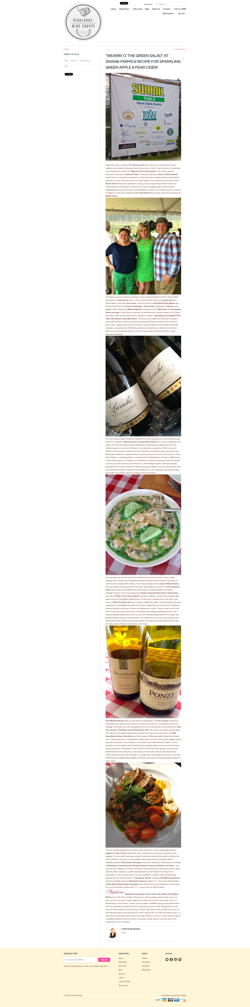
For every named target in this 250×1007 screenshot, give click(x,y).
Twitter (167, 959)
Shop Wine (124, 9)
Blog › (66, 60)
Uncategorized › (85, 60)
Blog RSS (180, 959)
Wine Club (137, 9)
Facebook (171, 959)
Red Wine (145, 966)
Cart (183, 14)
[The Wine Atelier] (83, 22)
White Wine (146, 970)
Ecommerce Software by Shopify (173, 995)
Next (183, 49)
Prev (177, 49)
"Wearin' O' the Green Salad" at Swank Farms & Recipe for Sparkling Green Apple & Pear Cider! (143, 61)
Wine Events (168, 14)
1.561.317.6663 (180, 9)
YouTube (175, 959)
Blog (147, 9)
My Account (148, 4)
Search (144, 958)
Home (113, 9)
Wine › (67, 66)
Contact (166, 9)
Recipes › (74, 60)
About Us (156, 9)
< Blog (66, 49)
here (136, 887)
